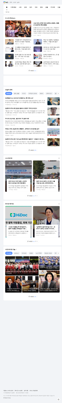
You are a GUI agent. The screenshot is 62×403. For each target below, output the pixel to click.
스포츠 (14, 2)
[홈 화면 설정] (58, 399)
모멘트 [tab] (31, 253)
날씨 (18, 2)
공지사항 (26, 390)
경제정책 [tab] (8, 93)
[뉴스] (7, 2)
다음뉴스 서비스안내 (8, 390)
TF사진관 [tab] (8, 253)
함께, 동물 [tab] (16, 93)
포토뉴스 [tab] (16, 253)
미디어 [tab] (24, 93)
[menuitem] (6, 7)
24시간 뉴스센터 (19, 390)
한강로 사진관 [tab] (48, 253)
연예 (11, 2)
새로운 (33, 70)
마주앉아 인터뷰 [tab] (33, 93)
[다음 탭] (58, 93)
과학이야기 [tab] (49, 93)
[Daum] (4, 2)
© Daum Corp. (7, 397)
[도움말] (59, 158)
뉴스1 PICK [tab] (39, 253)
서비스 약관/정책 (33, 390)
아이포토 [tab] (24, 253)
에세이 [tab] (41, 93)
